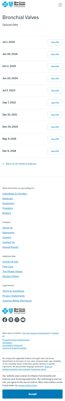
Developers (7, 343)
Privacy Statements (13, 295)
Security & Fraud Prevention (14, 348)
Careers (6, 237)
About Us (7, 227)
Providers (7, 208)
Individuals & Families (14, 193)
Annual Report (10, 247)
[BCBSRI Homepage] (13, 5)
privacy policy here (27, 385)
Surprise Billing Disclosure (17, 300)
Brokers (6, 213)
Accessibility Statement (12, 345)
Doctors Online (10, 276)
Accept (32, 394)
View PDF (55, 42)
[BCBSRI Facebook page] (5, 319)
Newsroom (8, 232)
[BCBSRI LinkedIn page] (11, 319)
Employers (8, 203)
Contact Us (8, 242)
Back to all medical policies (21, 163)
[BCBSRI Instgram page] (18, 319)
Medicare (7, 198)
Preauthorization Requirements (15, 340)
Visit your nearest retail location (35, 333)
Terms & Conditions (13, 291)
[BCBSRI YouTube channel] (24, 319)
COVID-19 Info (10, 261)
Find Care (7, 266)
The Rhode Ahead (12, 271)
